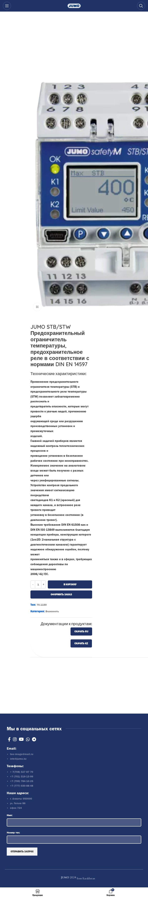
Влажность (52, 611)
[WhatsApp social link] (28, 739)
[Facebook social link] (9, 739)
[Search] (141, 6)
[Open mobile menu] (7, 6)
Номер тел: (13, 832)
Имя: (10, 815)
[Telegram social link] (34, 739)
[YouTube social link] (21, 739)
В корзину (69, 584)
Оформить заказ (61, 594)
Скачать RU (81, 631)
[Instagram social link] (15, 739)
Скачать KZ (81, 643)
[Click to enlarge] (37, 307)
